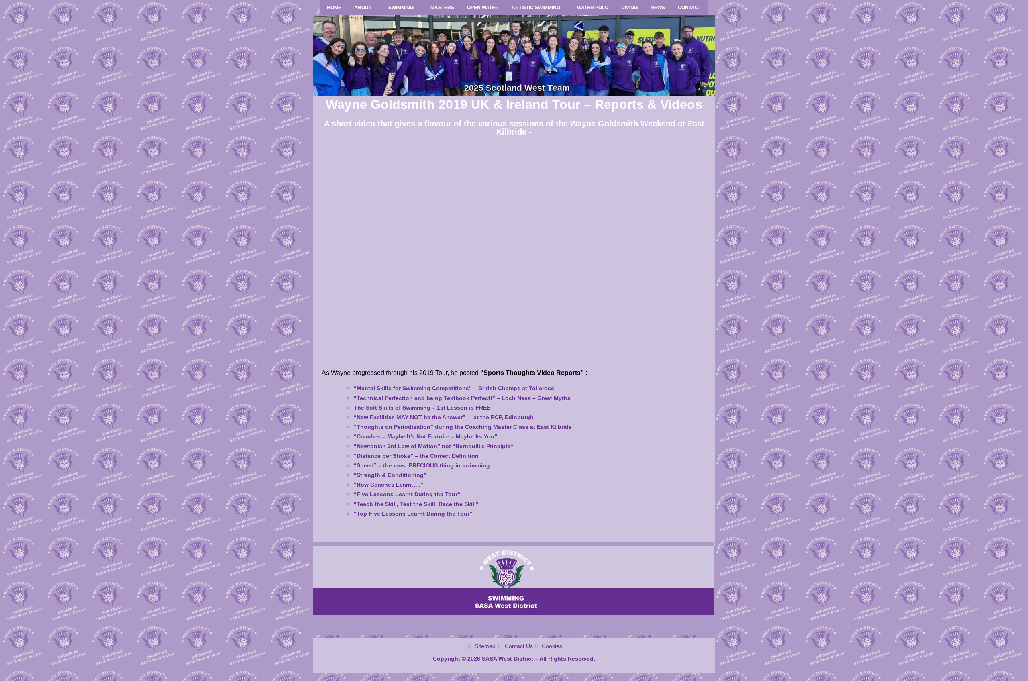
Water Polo (592, 7)
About (362, 7)
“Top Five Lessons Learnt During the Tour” (413, 513)
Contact (689, 7)
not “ (433, 446)
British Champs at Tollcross (454, 388)
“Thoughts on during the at (463, 427)
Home (334, 7)
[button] (365, 7)
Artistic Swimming (536, 7)
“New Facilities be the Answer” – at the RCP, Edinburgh (444, 417)
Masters (442, 7)
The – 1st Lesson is (422, 407)
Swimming (401, 7)
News (658, 7)
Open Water (483, 7)
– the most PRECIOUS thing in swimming (422, 465)
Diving (629, 7)
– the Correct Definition (416, 456)
